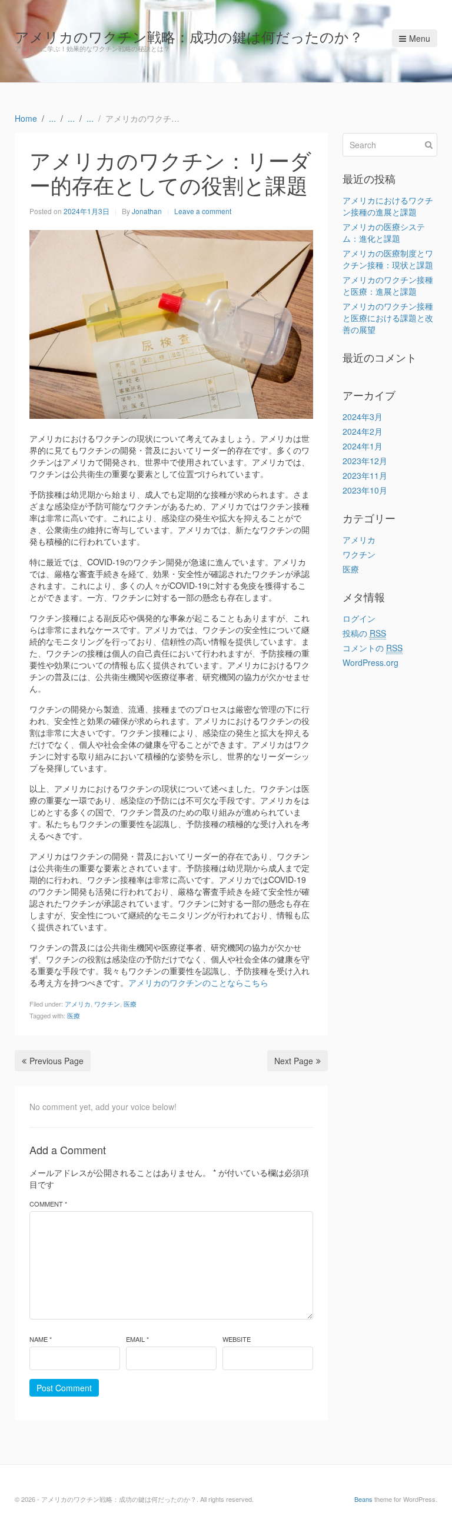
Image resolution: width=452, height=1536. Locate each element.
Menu (419, 38)
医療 (130, 1003)
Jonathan (147, 211)
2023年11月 (365, 475)
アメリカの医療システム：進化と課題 (384, 232)
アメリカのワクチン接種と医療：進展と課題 (388, 285)
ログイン (359, 618)
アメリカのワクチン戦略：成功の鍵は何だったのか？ (189, 36)
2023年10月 (365, 490)
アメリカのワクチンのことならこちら (198, 982)
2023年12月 (365, 461)
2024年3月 (363, 416)
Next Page (293, 1061)
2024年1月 (363, 446)
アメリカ (78, 1003)
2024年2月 (363, 431)
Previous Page (56, 1061)
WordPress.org (370, 662)
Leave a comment (202, 211)
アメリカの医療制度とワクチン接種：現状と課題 (388, 259)
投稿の (364, 633)
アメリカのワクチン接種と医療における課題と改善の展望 (388, 317)
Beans (363, 1499)
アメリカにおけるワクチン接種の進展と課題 (388, 206)
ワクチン (107, 1003)
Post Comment (64, 1388)
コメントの (373, 648)
